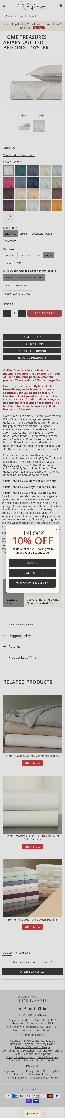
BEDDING (32, 563)
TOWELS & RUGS (32, 573)
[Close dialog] (55, 529)
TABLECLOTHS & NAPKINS (32, 583)
